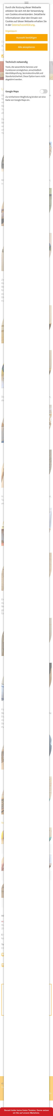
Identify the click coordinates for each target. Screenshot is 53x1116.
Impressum (11, 31)
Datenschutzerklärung (23, 24)
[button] (26, 37)
